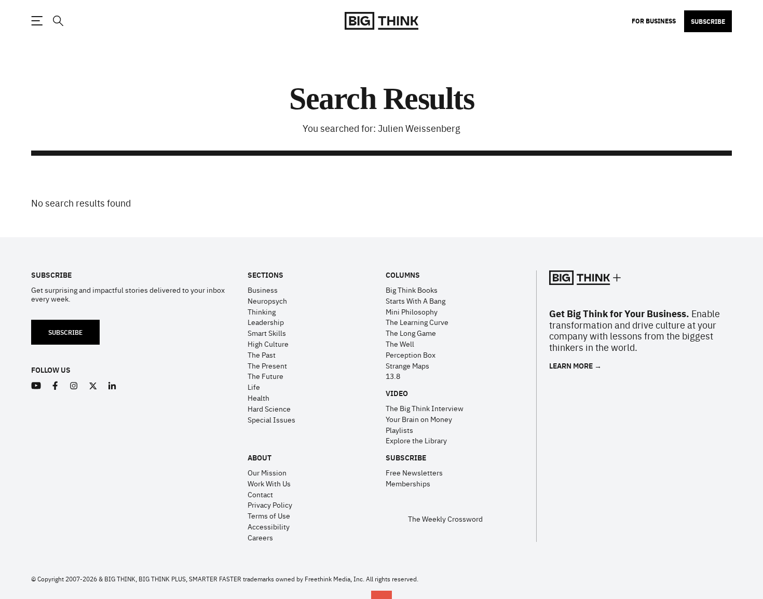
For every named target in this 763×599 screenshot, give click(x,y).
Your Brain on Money (419, 419)
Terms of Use (269, 515)
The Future (265, 376)
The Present (267, 365)
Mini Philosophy (412, 311)
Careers (260, 537)
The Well (400, 343)
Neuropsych (267, 300)
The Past (262, 354)
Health (258, 397)
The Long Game (411, 333)
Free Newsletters (414, 472)
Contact (260, 494)
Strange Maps (407, 365)
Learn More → (575, 365)
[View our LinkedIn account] (112, 385)
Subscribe (708, 21)
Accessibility (269, 526)
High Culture (268, 343)
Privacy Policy (270, 504)
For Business (654, 20)
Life (254, 387)
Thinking (262, 311)
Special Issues (271, 419)
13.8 (393, 376)
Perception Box (410, 354)
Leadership (266, 322)
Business (263, 289)
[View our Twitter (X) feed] (93, 385)
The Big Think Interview (425, 408)
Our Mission (267, 472)
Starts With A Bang (415, 300)
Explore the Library (416, 440)
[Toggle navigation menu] (37, 20)
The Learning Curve (417, 322)
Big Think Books (412, 289)
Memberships (408, 483)
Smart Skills (267, 333)
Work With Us (269, 483)
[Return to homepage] (381, 21)
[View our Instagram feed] (74, 385)
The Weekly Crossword (445, 518)
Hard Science (269, 408)
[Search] (57, 21)
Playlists (399, 430)
